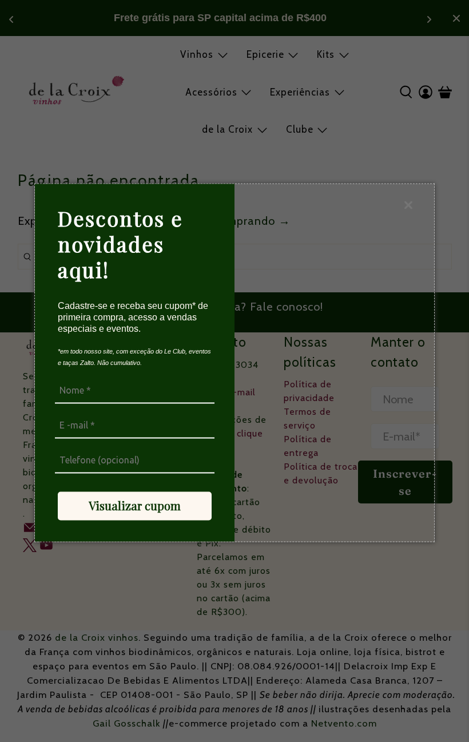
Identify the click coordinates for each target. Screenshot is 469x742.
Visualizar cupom (135, 505)
